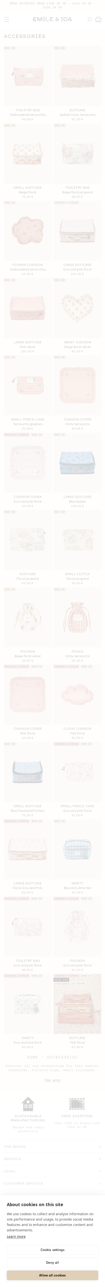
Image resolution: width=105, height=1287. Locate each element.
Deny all (52, 1262)
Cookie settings (53, 1250)
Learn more (16, 1236)
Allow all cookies (52, 1275)
